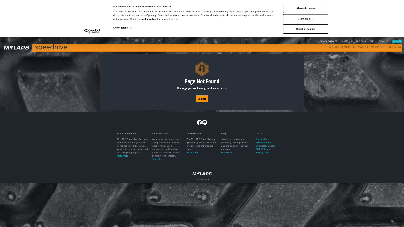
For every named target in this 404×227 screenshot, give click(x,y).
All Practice (360, 47)
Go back (202, 99)
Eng (372, 41)
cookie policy (149, 19)
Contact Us (261, 139)
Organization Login (265, 146)
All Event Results (340, 47)
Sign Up (383, 41)
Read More (122, 155)
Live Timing (394, 47)
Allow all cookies (305, 8)
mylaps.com (358, 41)
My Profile (377, 47)
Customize (304, 18)
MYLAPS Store (263, 142)
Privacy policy (263, 152)
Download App (328, 41)
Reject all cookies (305, 29)
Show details (120, 27)
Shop (344, 41)
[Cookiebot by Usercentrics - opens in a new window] (92, 31)
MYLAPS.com (263, 149)
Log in (397, 41)
